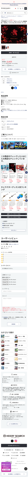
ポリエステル (9, 80)
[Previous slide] (1, 34)
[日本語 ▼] (15, 8)
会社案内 (7, 461)
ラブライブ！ (7, 227)
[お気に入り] (18, 8)
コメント (4, 296)
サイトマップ (14, 465)
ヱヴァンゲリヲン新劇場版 (12, 124)
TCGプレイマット (10, 121)
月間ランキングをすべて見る (13, 217)
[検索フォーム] (22, 8)
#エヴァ (2, 92)
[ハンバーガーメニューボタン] (25, 8)
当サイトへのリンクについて (20, 463)
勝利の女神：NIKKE (8, 225)
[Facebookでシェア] (15, 88)
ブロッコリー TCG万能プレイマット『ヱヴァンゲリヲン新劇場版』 (14, 111)
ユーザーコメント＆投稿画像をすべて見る (9, 241)
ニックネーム (5, 288)
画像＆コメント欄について (13, 244)
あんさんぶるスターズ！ (9, 223)
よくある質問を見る (13, 424)
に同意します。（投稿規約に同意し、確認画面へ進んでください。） (15, 318)
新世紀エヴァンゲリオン (12, 82)
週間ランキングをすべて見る (13, 214)
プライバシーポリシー (20, 461)
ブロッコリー (9, 78)
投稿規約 (6, 317)
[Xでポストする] (12, 88)
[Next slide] (27, 34)
